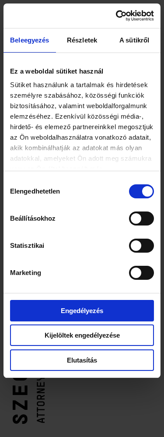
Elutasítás (82, 360)
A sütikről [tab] (134, 40)
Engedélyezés (82, 310)
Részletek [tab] (82, 40)
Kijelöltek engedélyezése (82, 335)
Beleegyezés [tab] (29, 40)
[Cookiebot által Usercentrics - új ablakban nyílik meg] (117, 15)
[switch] (141, 218)
